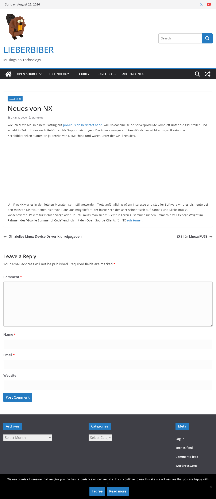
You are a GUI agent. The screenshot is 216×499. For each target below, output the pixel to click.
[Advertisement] (108, 172)
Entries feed (184, 448)
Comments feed (187, 457)
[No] (211, 486)
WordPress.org (186, 466)
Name (9, 334)
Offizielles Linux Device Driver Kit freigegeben (45, 236)
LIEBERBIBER (28, 49)
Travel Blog (106, 74)
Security (82, 74)
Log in (180, 439)
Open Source (27, 74)
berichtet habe (91, 125)
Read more (117, 491)
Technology (59, 74)
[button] (40, 74)
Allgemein (15, 98)
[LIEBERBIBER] (8, 74)
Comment (12, 277)
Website (9, 375)
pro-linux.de (71, 125)
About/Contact (134, 74)
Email (9, 355)
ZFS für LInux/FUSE (192, 236)
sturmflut (37, 117)
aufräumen (134, 220)
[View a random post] (207, 74)
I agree (97, 491)
